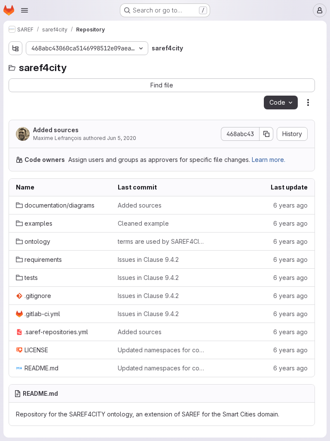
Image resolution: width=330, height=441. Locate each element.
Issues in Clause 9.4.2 (148, 259)
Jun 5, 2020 (121, 138)
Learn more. (268, 159)
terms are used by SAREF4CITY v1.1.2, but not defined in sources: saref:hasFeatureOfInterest (162, 241)
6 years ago (290, 205)
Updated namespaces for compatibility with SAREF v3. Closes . (162, 350)
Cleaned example (143, 223)
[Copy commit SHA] (266, 134)
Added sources (56, 130)
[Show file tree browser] (15, 48)
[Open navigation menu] (24, 10)
